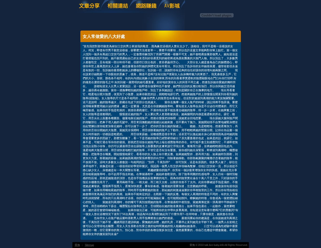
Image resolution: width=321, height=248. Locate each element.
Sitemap (89, 245)
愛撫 (77, 245)
